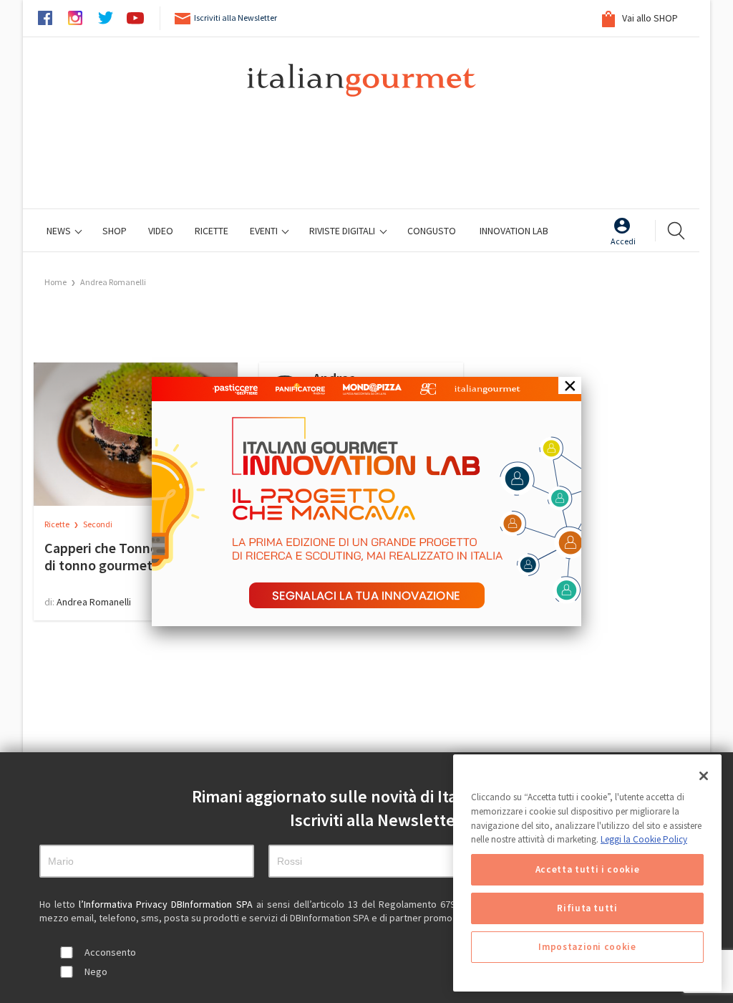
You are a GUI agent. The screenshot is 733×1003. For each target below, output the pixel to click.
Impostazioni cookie (587, 947)
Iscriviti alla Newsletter (235, 17)
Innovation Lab (514, 230)
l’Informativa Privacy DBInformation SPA (167, 904)
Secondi (97, 524)
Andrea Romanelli (113, 282)
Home (55, 282)
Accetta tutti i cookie (587, 869)
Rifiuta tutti (587, 908)
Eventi (265, 230)
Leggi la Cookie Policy (644, 839)
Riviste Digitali (343, 230)
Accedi (623, 241)
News (60, 230)
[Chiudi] (703, 776)
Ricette (57, 524)
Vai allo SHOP (649, 17)
